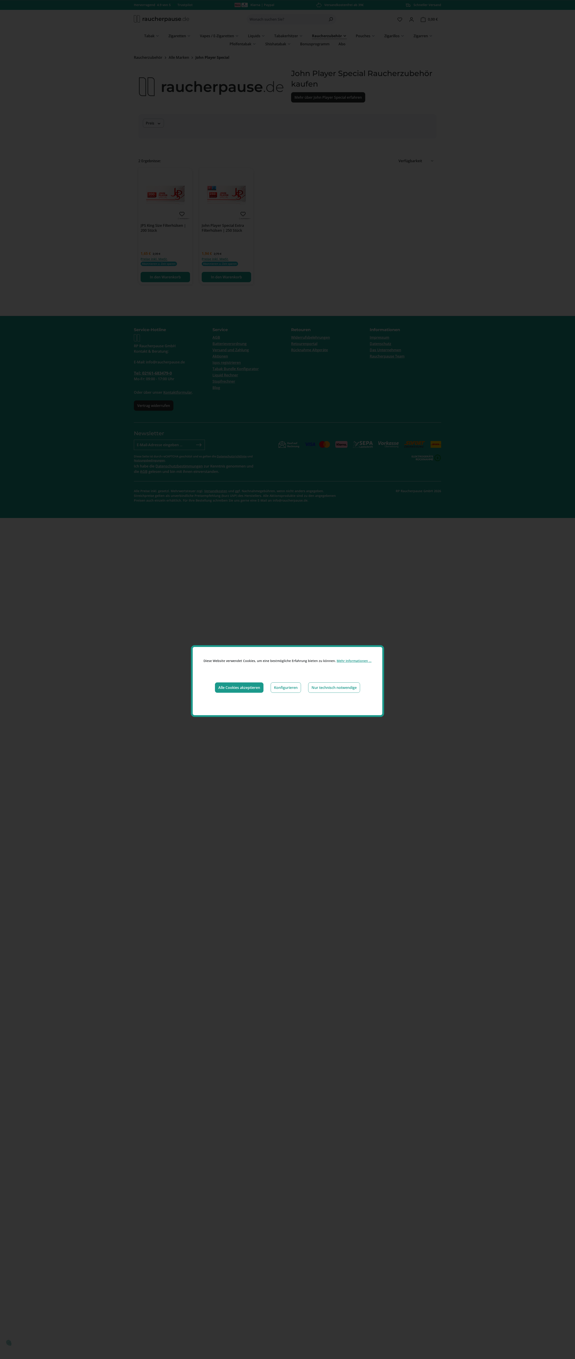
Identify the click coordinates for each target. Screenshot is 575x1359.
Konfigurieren (286, 687)
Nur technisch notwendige (334, 687)
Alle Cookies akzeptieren (239, 687)
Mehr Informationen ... (354, 661)
